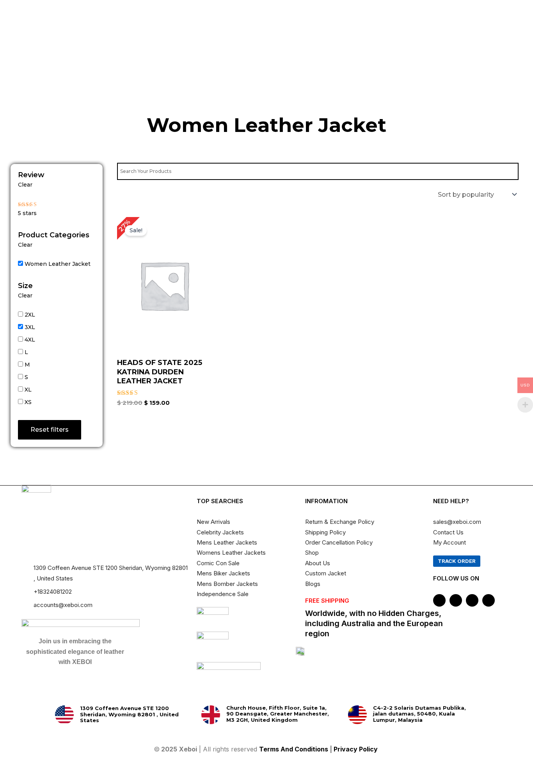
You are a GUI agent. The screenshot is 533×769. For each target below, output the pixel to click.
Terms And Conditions (293, 749)
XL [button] (28, 389)
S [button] (26, 377)
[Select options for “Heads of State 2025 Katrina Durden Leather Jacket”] (203, 306)
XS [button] (28, 402)
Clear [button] (25, 184)
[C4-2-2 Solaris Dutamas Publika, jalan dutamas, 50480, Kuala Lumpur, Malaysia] (357, 714)
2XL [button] (30, 314)
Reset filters (49, 429)
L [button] (26, 352)
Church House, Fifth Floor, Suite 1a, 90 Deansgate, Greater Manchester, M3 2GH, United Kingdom (277, 714)
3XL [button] (30, 327)
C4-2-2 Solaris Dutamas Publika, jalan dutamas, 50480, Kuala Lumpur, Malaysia (419, 714)
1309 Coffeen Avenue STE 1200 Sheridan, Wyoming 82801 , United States (129, 714)
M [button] (27, 364)
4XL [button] (30, 339)
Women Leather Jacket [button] (58, 263)
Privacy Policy (356, 749)
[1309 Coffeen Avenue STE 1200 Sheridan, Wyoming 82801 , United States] (64, 714)
